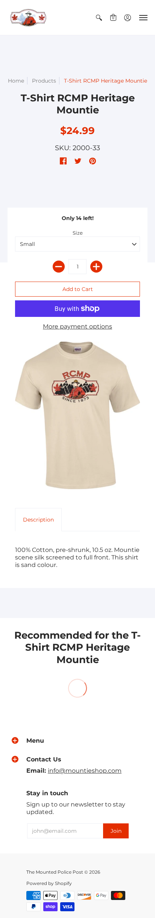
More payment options (77, 326)
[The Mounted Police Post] (28, 17)
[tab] (38, 519)
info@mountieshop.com (85, 770)
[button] (99, 17)
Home (16, 80)
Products (44, 80)
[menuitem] (99, 17)
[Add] (96, 267)
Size (78, 233)
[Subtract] (59, 267)
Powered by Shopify (49, 883)
